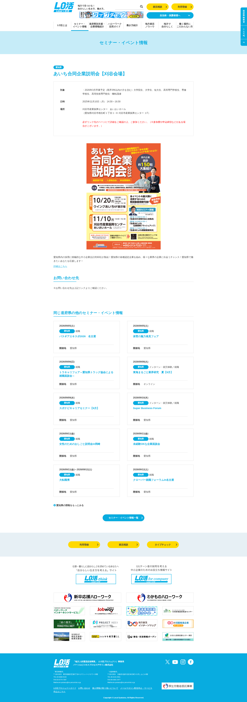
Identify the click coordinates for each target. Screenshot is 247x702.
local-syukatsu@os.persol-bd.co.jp (69, 682)
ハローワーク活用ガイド (115, 25)
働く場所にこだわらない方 (185, 25)
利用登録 (182, 7)
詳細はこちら (60, 266)
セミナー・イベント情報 (80, 25)
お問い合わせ (84, 688)
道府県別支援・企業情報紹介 (97, 25)
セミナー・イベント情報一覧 (123, 518)
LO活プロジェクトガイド (64, 688)
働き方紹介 (132, 25)
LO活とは (62, 25)
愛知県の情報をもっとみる (70, 505)
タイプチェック (163, 544)
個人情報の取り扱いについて (105, 688)
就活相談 (157, 7)
